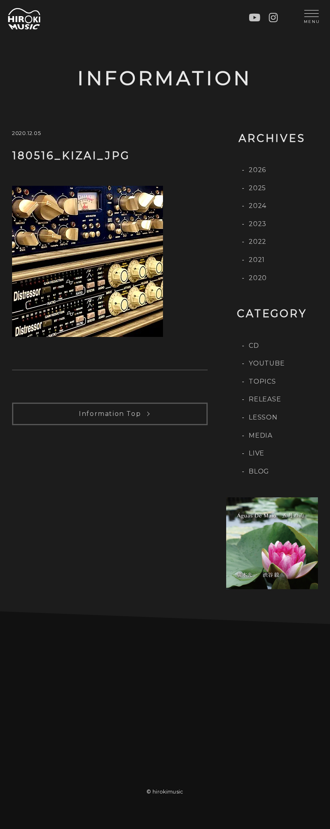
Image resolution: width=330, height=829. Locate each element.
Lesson (263, 417)
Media (260, 435)
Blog (259, 471)
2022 (257, 241)
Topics (262, 381)
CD (254, 345)
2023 (257, 224)
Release (265, 399)
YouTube (267, 363)
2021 (257, 260)
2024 (257, 206)
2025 (257, 188)
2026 (257, 170)
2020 (258, 278)
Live (256, 453)
